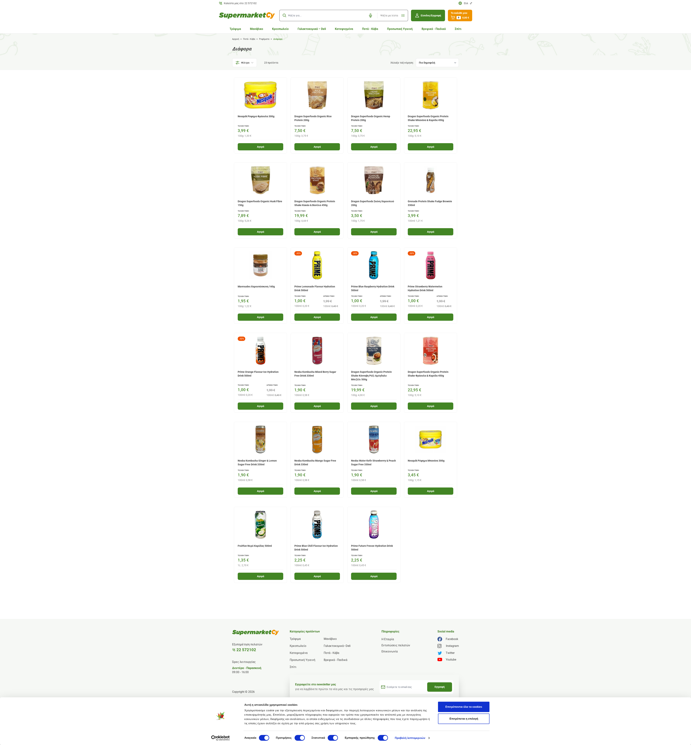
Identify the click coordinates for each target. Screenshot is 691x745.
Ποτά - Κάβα (370, 29)
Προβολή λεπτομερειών (410, 737)
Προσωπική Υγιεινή (400, 29)
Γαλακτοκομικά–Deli (337, 646)
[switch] (300, 738)
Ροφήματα (264, 39)
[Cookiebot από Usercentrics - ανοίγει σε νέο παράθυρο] (220, 738)
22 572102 (246, 650)
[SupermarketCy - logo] (255, 632)
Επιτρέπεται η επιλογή (464, 718)
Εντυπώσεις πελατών (395, 645)
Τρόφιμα (235, 29)
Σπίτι (458, 29)
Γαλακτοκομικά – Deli (312, 29)
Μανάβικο (256, 29)
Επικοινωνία (389, 651)
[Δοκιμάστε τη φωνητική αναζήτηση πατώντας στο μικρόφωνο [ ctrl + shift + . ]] (370, 15)
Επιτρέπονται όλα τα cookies (463, 706)
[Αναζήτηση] (284, 15)
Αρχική (235, 39)
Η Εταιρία (387, 639)
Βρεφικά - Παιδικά (434, 29)
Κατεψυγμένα (344, 29)
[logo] (247, 15)
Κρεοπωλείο (280, 29)
